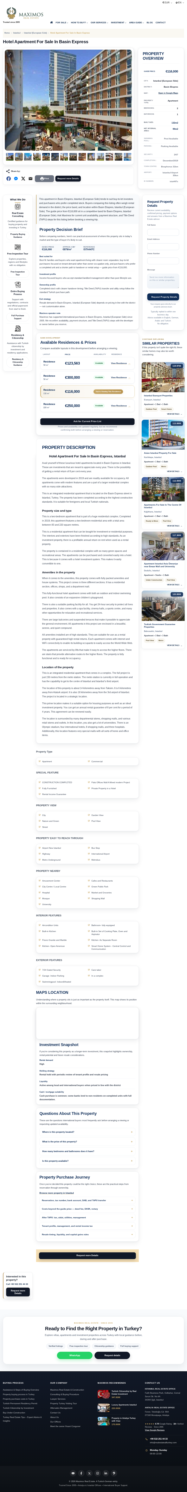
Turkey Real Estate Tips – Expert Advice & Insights (22, 1419)
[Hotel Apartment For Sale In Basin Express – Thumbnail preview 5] (46, 157)
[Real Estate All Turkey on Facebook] (81, 1473)
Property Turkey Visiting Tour (63, 1403)
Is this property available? (55, 1161)
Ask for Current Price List (87, 421)
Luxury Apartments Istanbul (124, 1405)
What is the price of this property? (59, 1141)
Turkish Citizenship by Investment (18, 1408)
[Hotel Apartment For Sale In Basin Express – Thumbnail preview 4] (37, 157)
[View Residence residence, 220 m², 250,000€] (87, 406)
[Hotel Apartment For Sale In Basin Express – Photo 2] (68, 100)
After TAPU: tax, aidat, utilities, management (64, 1217)
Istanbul (17, 33)
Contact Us (55, 1412)
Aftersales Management (61, 1408)
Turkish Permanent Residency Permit (20, 1403)
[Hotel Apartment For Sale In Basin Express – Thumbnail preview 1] (10, 157)
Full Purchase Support (17, 317)
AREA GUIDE (135, 22)
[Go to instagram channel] (98, 1473)
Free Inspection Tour (18, 273)
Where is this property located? (58, 1132)
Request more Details (68, 178)
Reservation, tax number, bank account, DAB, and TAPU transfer (74, 1200)
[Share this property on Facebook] (9, 179)
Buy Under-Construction (14, 1412)
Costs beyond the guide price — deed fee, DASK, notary (70, 1209)
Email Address (153, 239)
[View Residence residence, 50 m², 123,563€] (87, 363)
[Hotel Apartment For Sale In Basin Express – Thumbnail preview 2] (19, 157)
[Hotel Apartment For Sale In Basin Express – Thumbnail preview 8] (73, 157)
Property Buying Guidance (17, 235)
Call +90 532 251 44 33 (17, 1284)
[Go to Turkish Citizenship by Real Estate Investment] (104, 1394)
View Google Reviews (155, 1430)
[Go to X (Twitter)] (89, 1473)
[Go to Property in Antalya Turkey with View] (104, 1421)
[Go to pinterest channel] (114, 1473)
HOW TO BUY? (78, 22)
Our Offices (55, 1422)
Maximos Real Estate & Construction (67, 1390)
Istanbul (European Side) (35, 33)
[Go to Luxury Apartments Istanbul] (104, 1408)
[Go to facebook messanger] (16, 179)
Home (7, 33)
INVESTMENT (117, 22)
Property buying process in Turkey (18, 1394)
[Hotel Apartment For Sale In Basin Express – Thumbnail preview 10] (91, 157)
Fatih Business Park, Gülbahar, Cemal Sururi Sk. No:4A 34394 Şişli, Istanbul (162, 1394)
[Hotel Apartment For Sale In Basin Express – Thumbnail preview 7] (64, 157)
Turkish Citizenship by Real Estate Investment (124, 1392)
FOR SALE (61, 22)
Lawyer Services (57, 1399)
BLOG (150, 22)
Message (151, 270)
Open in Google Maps (168, 93)
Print (46, 178)
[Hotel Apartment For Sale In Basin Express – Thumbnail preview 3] (28, 157)
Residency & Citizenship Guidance (17, 362)
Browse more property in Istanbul (56, 1193)
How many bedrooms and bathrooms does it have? (68, 1151)
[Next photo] (128, 100)
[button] (10, 55)
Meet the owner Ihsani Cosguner (65, 1426)
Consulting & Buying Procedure (64, 1394)
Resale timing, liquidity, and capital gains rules (65, 1234)
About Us (54, 1417)
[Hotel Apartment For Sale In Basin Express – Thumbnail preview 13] (118, 157)
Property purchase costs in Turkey (18, 1399)
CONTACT (161, 22)
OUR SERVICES (98, 22)
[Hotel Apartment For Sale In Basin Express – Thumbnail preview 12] (109, 157)
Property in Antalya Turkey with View (124, 1419)
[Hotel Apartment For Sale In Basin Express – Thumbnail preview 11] (100, 157)
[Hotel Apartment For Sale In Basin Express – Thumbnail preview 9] (82, 157)
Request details (112, 1355)
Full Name (151, 225)
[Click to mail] (30, 179)
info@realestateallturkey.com (163, 1442)
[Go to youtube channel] (73, 1473)
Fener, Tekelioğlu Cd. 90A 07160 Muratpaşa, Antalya (160, 1411)
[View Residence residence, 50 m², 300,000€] (87, 377)
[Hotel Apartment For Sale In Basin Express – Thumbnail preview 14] (127, 157)
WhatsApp (74, 1355)
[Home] (51, 22)
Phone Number (153, 254)
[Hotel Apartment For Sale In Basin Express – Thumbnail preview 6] (55, 157)
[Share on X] (23, 179)
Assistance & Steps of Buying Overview (21, 1390)
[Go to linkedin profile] (106, 1473)
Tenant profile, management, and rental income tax (67, 1226)
